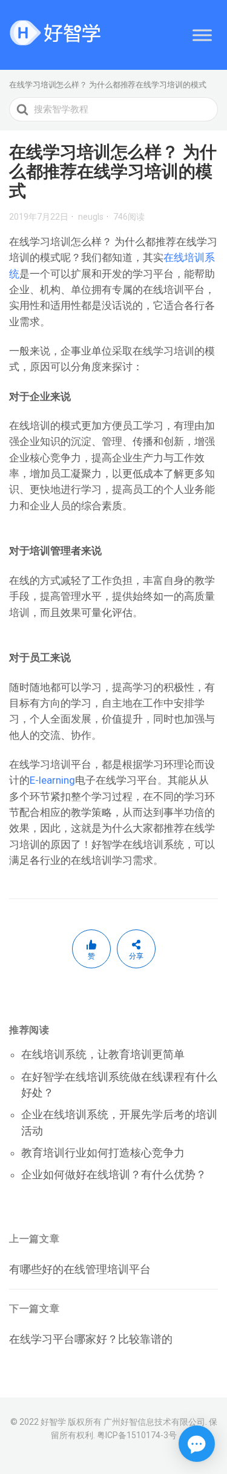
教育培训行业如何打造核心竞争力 (103, 1152)
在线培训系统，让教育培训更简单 (103, 1054)
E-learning (52, 780)
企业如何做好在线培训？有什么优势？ (113, 1174)
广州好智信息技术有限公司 (154, 1422)
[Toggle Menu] (202, 35)
